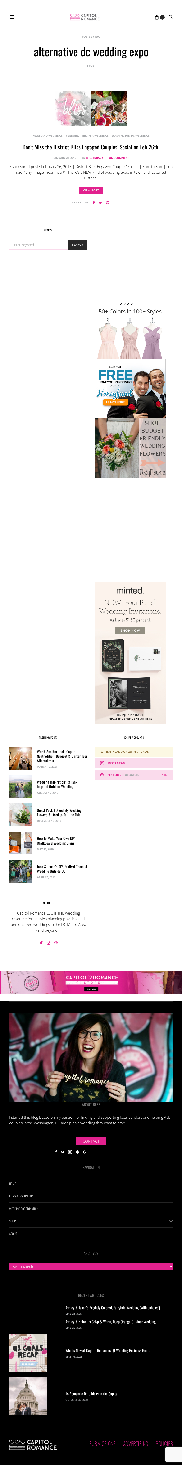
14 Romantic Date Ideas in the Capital (91, 1394)
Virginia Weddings (95, 135)
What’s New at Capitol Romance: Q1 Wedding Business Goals (107, 1350)
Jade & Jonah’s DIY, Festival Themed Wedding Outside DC (62, 869)
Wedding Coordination (23, 1208)
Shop (12, 1221)
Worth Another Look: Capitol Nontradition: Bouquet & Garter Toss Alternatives (62, 756)
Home (12, 1183)
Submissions (102, 1443)
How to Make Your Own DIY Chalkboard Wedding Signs (56, 840)
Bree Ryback (94, 157)
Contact (91, 1141)
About (13, 1233)
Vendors (72, 135)
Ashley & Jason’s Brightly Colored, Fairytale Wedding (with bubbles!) (112, 1308)
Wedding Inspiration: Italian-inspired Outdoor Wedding (57, 784)
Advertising (135, 1443)
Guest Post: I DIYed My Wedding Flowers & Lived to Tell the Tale (59, 812)
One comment (119, 157)
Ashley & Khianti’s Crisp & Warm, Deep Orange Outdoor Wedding (110, 1322)
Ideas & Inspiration (21, 1196)
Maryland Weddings (48, 135)
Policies (164, 1443)
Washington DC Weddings (131, 135)
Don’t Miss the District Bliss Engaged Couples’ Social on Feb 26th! (91, 147)
